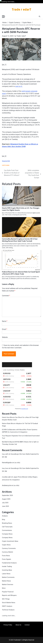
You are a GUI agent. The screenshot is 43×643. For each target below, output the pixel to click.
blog (3, 519)
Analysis (5, 516)
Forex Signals (6, 559)
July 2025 (5, 503)
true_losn (5, 468)
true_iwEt (5, 454)
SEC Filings (6, 599)
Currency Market (7, 552)
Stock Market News (8, 602)
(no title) (17, 463)
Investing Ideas (7, 570)
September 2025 (7, 495)
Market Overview (7, 584)
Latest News (6, 574)
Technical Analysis (8, 610)
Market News (6, 581)
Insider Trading (7, 566)
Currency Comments (9, 548)
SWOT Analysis (7, 606)
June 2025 (5, 506)
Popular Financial (8, 592)
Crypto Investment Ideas (10, 541)
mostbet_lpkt (6, 477)
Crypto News (5, 165)
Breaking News (7, 523)
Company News (7, 534)
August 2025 (6, 499)
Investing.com (24, 408)
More (4, 588)
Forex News (6, 556)
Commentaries (7, 530)
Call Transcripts (7, 527)
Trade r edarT (21, 9)
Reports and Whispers (9, 595)
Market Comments (8, 577)
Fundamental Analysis (9, 563)
